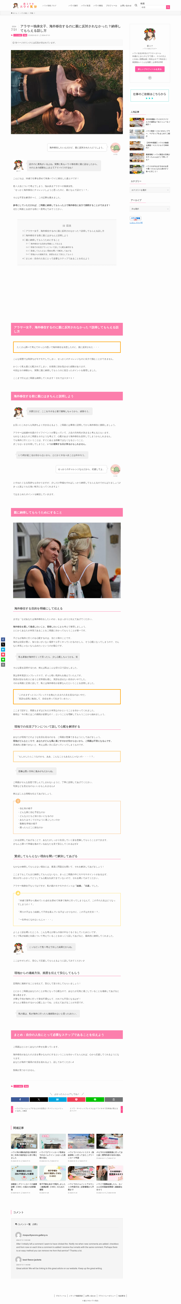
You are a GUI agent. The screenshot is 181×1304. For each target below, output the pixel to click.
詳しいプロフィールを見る (150, 69)
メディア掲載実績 (76, 1295)
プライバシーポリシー (107, 1295)
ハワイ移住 (17, 35)
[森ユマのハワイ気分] (25, 5)
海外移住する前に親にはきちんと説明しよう (47, 235)
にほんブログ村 (136, 222)
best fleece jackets (32, 1259)
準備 (25, 35)
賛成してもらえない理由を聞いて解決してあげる (51, 250)
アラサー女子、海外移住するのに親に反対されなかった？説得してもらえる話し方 (65, 230)
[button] (20, 1099)
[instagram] (150, 78)
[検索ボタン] (136, 5)
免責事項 (121, 1295)
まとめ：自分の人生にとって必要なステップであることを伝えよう (57, 258)
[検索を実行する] (168, 7)
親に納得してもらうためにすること (43, 239)
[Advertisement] (67, 292)
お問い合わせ (90, 1295)
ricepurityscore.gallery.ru (35, 1235)
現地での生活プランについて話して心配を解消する (52, 247)
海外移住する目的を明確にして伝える (46, 243)
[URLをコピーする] (114, 1099)
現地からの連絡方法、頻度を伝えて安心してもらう (52, 254)
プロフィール (61, 1295)
